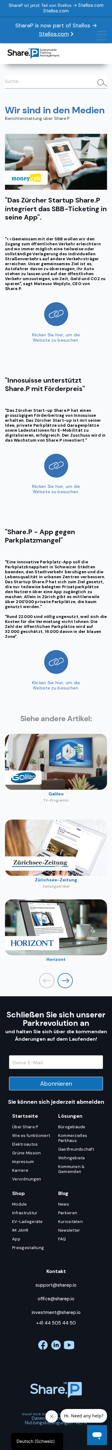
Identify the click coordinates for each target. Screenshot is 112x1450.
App (16, 1239)
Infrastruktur (24, 1213)
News (63, 1204)
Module (19, 1204)
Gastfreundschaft (76, 1149)
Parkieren (67, 1213)
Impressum (23, 1161)
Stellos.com (54, 34)
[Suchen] (99, 83)
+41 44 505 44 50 (56, 1323)
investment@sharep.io (56, 1312)
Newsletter (69, 1230)
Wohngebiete (71, 1158)
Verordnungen (26, 1179)
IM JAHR (20, 1230)
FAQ (62, 1239)
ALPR (81, 1423)
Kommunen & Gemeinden (71, 1169)
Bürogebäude (72, 1127)
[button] (65, 980)
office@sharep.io (56, 1299)
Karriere (20, 1170)
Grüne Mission (26, 1153)
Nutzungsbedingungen (48, 1423)
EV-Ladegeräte (27, 1221)
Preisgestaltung (28, 1247)
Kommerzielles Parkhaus (72, 1138)
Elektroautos (25, 1144)
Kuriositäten (70, 1221)
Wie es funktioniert (31, 1135)
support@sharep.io (56, 1285)
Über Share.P (25, 1127)
